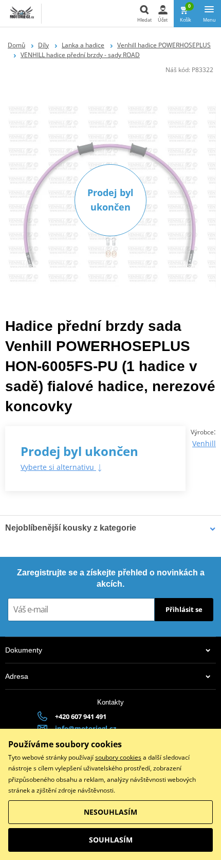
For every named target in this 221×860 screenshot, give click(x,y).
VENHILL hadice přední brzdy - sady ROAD (80, 54)
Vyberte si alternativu (58, 467)
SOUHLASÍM (111, 840)
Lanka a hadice (83, 45)
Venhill (204, 443)
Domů (16, 45)
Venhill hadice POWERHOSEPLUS (164, 45)
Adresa (16, 676)
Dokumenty (23, 650)
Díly (43, 45)
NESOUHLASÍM (110, 812)
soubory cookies (118, 757)
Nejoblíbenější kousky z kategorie (70, 527)
